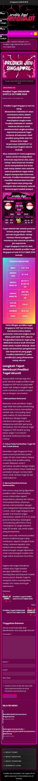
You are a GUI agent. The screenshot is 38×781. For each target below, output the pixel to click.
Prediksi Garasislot (21, 177)
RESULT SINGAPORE (13, 756)
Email (5, 670)
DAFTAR (35, 33)
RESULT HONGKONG (13, 761)
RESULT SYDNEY (12, 752)
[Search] (31, 34)
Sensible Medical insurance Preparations (15, 715)
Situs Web (6, 678)
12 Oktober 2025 (18, 98)
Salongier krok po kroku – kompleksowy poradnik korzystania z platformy (19, 731)
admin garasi (8, 98)
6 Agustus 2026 (9, 736)
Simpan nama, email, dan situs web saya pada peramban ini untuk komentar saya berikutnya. (18, 688)
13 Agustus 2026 (9, 719)
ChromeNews (23, 776)
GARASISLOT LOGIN (13, 765)
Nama (6, 662)
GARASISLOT (22, 111)
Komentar (7, 634)
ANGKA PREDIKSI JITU (9, 87)
